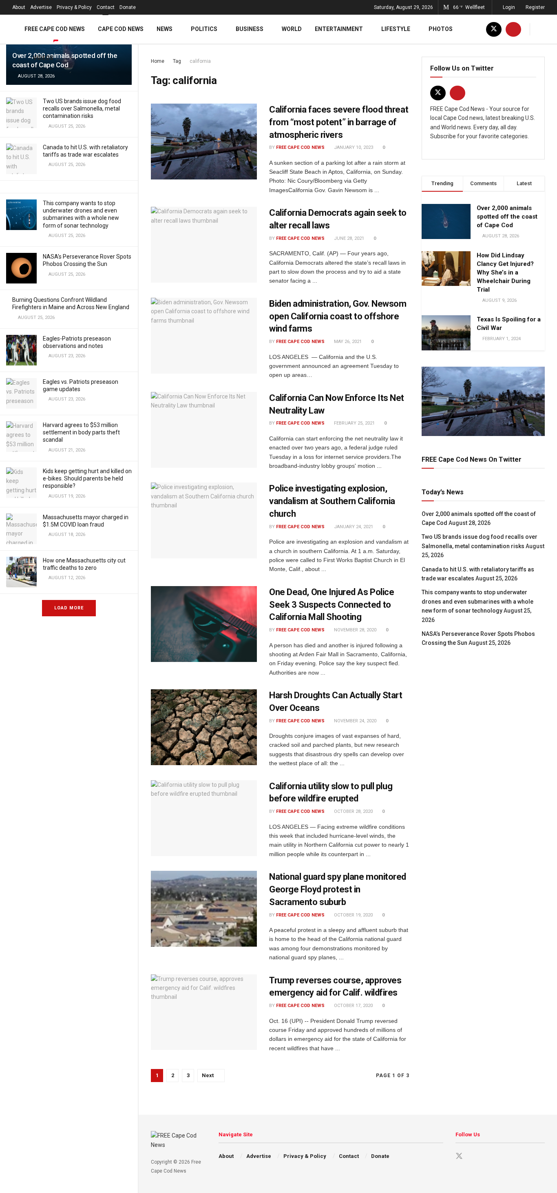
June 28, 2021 (348, 238)
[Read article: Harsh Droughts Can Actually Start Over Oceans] (204, 727)
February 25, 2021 (354, 423)
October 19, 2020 (353, 915)
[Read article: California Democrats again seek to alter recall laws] (204, 245)
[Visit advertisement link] (483, 401)
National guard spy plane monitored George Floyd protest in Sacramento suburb (337, 889)
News (164, 29)
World (292, 29)
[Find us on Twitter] (494, 29)
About (18, 7)
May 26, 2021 (347, 341)
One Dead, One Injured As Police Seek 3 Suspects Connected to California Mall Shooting (331, 604)
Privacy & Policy (74, 7)
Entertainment (339, 29)
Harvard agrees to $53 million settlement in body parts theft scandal (81, 432)
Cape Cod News (121, 29)
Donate (127, 7)
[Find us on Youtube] (513, 29)
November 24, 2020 (354, 721)
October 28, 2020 (353, 811)
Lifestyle (395, 29)
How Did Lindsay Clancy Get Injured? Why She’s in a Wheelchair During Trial (505, 272)
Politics (204, 29)
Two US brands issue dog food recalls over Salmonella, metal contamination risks (82, 108)
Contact (106, 7)
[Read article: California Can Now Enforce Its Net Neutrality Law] (204, 430)
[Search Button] (542, 29)
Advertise (41, 7)
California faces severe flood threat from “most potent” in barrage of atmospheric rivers (338, 122)
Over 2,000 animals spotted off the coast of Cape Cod (507, 216)
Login (508, 7)
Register (534, 7)
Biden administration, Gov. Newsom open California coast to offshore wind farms (337, 316)
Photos (441, 29)
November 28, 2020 (354, 630)
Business (249, 29)
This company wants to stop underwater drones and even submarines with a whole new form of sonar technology (477, 601)
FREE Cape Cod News (54, 29)
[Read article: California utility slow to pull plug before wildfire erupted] (204, 818)
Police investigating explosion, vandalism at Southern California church (332, 501)
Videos (43, 58)
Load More (69, 608)
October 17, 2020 (353, 1005)
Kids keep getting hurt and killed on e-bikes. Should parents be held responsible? (87, 478)
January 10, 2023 (353, 147)
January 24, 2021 (353, 526)
